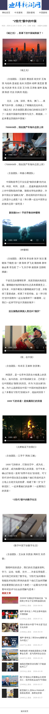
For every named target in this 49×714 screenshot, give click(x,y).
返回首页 (24, 711)
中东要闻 (18, 13)
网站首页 (6, 13)
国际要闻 (31, 13)
